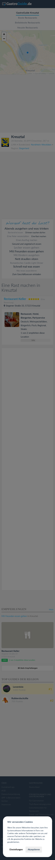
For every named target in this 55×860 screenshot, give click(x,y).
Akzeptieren (34, 850)
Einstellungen (16, 850)
